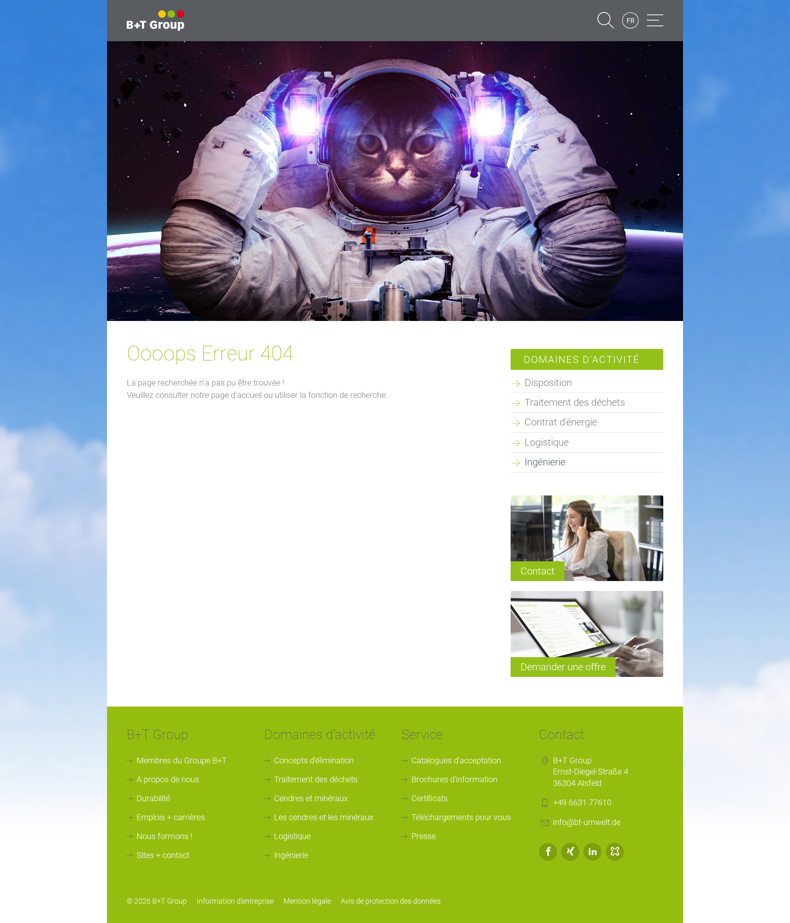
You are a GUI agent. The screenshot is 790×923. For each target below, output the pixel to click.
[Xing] (570, 852)
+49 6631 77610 (582, 802)
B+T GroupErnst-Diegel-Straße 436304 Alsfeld (590, 772)
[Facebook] (548, 852)
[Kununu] (615, 852)
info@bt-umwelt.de (586, 822)
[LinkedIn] (592, 852)
